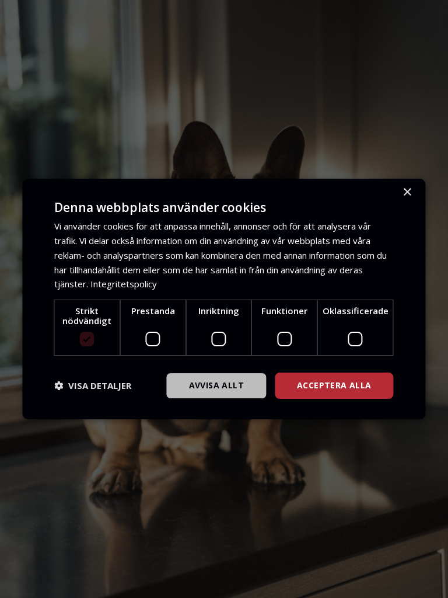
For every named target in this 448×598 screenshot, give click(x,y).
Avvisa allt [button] (216, 385)
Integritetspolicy (123, 284)
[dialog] (223, 299)
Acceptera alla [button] (334, 385)
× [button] (406, 192)
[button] (92, 386)
